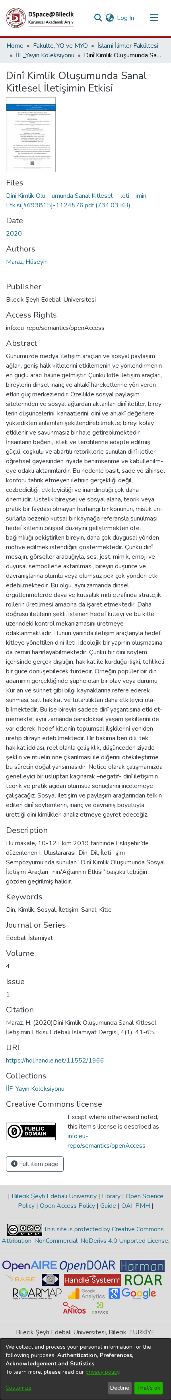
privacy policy (102, 1372)
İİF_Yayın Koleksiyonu (45, 55)
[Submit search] (98, 18)
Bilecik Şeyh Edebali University (54, 1196)
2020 (14, 233)
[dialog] (85, 1369)
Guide (108, 1205)
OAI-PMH (136, 1205)
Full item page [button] (37, 1164)
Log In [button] (126, 18)
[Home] (40, 18)
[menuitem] (110, 18)
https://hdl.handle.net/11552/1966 (55, 1060)
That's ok (148, 1388)
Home (14, 45)
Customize (18, 1388)
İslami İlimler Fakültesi (127, 45)
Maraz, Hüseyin (27, 261)
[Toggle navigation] (154, 17)
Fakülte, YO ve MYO (60, 45)
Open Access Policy (67, 1205)
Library (111, 1196)
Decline (119, 1388)
